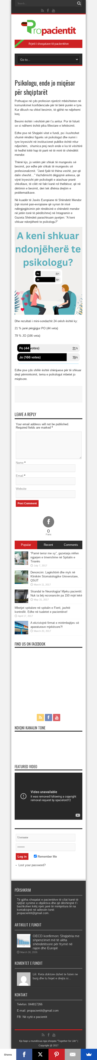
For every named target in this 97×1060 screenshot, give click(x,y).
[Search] (79, 3)
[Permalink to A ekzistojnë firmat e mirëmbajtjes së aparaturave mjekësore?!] (21, 633)
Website (21, 488)
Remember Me (47, 856)
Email (19, 475)
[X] (40, 1054)
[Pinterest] (56, 1054)
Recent (48, 544)
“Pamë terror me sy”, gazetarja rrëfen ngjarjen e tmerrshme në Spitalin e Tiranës (54, 557)
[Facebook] (24, 1054)
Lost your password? (32, 865)
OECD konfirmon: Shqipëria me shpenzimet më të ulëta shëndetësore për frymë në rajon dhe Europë (56, 942)
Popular (26, 544)
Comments (71, 544)
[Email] (73, 1054)
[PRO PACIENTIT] (48, 32)
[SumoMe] (89, 1054)
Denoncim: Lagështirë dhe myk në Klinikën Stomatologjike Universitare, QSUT (54, 576)
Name (19, 462)
